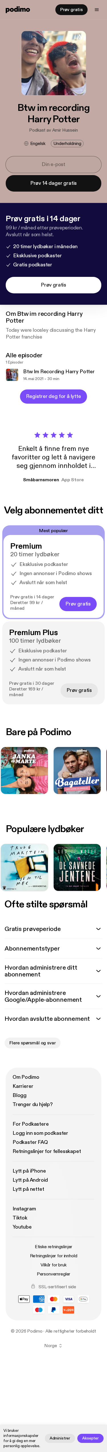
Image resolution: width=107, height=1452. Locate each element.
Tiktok (20, 1218)
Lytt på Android (30, 1180)
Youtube (22, 1227)
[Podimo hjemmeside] (18, 10)
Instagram (24, 1209)
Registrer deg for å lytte (53, 396)
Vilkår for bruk (53, 1265)
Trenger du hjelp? (33, 1104)
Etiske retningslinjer (53, 1247)
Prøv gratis (71, 10)
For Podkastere (31, 1124)
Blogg (20, 1095)
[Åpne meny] (96, 9)
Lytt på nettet (28, 1189)
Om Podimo (26, 1077)
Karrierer (23, 1086)
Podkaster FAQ (30, 1142)
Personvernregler (53, 1274)
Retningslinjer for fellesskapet (47, 1151)
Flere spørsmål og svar (32, 1043)
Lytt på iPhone (29, 1171)
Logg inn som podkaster (40, 1133)
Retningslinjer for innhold (53, 1256)
